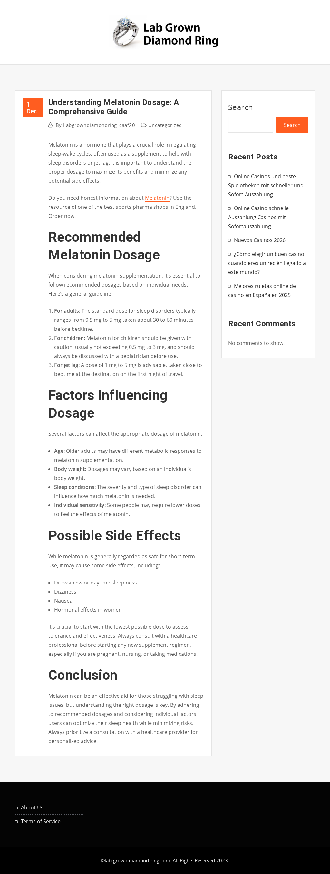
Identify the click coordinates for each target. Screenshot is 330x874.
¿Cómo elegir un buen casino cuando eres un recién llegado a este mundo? (267, 263)
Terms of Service (41, 821)
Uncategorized (165, 125)
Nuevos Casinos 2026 (260, 240)
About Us (32, 807)
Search (240, 107)
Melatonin (157, 197)
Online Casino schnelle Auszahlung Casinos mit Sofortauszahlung (258, 217)
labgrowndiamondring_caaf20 (95, 125)
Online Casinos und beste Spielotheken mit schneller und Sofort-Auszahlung (266, 185)
